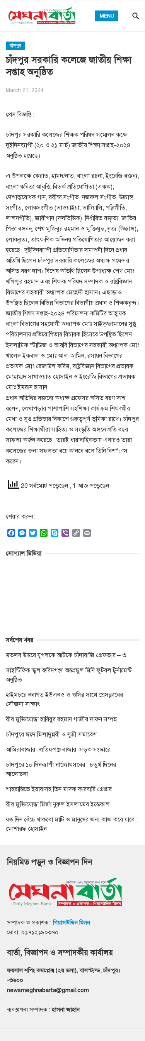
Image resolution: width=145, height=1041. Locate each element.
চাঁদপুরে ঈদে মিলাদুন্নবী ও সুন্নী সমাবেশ (51, 734)
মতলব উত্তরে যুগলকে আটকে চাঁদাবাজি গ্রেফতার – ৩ (67, 655)
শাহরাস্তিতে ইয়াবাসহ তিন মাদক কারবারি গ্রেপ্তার (59, 789)
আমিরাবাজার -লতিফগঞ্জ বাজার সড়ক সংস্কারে (58, 750)
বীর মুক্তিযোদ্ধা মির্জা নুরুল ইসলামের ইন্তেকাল (58, 804)
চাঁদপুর (15, 46)
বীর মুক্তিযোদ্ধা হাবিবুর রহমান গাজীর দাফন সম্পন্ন (61, 719)
